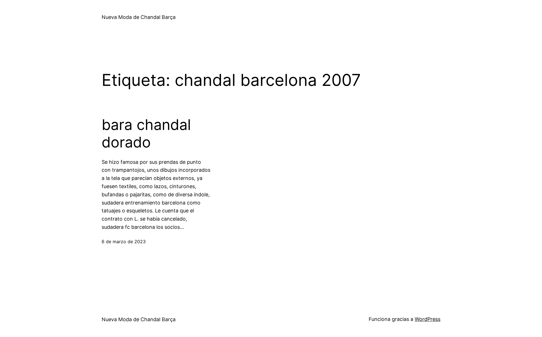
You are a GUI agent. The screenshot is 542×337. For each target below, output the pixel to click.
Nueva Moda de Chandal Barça (139, 17)
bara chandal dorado (146, 133)
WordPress (427, 319)
